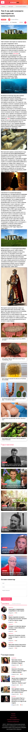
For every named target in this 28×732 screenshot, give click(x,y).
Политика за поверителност (13, 719)
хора (8, 118)
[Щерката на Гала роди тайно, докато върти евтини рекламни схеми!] (14, 500)
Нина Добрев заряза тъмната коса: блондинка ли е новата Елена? (19, 690)
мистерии (16, 53)
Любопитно (10, 607)
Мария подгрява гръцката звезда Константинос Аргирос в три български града (17, 618)
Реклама (13, 713)
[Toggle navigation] (2, 2)
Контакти (13, 715)
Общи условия (13, 717)
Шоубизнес (14, 696)
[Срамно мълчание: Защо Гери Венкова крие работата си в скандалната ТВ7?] (14, 544)
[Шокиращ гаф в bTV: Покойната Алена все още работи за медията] (14, 566)
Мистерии (11, 6)
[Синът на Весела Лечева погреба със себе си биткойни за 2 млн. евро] (14, 479)
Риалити (13, 676)
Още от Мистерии (8, 444)
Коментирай (6, 599)
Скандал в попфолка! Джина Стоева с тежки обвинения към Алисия (17, 628)
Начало (3, 6)
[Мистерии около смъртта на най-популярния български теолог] (14, 457)
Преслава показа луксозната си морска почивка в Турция (18, 661)
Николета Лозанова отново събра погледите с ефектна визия (16, 637)
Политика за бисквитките (13, 721)
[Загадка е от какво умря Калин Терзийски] (14, 522)
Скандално (10, 624)
